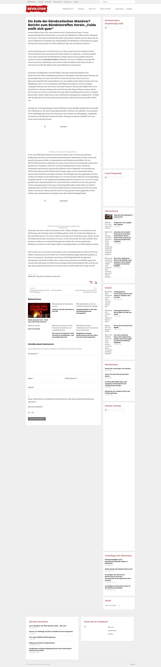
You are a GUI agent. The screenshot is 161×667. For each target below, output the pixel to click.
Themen (40, 2)
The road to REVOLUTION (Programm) (42, 637)
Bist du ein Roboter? (35, 407)
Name (31, 378)
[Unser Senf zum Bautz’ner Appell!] (108, 328)
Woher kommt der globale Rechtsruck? (119, 569)
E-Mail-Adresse (71, 378)
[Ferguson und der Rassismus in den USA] (63, 305)
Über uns (110, 627)
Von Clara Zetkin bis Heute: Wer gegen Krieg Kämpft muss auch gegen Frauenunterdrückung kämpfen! (123, 338)
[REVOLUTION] (37, 9)
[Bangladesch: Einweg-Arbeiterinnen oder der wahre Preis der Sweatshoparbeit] (87, 328)
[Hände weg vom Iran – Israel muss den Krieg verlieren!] (39, 310)
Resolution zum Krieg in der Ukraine (118, 368)
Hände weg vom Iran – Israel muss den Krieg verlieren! (38, 321)
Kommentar (33, 354)
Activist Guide (112, 630)
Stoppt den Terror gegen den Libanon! (122, 223)
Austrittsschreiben (51, 59)
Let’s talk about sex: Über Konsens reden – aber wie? (47, 626)
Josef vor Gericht (34, 329)
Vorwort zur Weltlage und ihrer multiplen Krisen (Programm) (51, 631)
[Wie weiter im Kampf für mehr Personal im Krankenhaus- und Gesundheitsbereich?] (63, 328)
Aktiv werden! (57, 2)
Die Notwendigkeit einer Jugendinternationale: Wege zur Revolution (116, 561)
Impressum (67, 2)
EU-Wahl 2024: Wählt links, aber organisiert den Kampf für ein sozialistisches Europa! (116, 383)
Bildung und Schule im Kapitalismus (42, 643)
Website (31, 387)
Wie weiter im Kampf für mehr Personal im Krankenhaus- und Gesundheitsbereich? (63, 335)
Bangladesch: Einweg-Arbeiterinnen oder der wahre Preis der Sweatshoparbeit (87, 335)
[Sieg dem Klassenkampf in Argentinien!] (108, 216)
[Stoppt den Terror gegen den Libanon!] (108, 225)
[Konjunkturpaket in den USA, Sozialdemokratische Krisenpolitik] (87, 305)
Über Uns (48, 2)
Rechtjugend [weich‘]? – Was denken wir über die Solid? (122, 312)
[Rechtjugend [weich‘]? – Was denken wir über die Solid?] (108, 316)
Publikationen (31, 2)
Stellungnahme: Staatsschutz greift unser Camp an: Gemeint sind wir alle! (123, 294)
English (76, 2)
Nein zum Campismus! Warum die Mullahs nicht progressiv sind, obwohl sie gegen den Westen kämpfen (123, 262)
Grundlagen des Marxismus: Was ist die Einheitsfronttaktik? (118, 587)
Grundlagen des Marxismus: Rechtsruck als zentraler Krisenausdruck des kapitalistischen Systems (118, 577)
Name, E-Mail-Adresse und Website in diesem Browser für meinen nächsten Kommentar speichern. (61, 400)
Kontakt (110, 634)
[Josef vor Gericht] (39, 326)
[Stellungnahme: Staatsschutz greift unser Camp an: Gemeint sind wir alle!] (108, 299)
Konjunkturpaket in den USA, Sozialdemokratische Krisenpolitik (86, 311)
